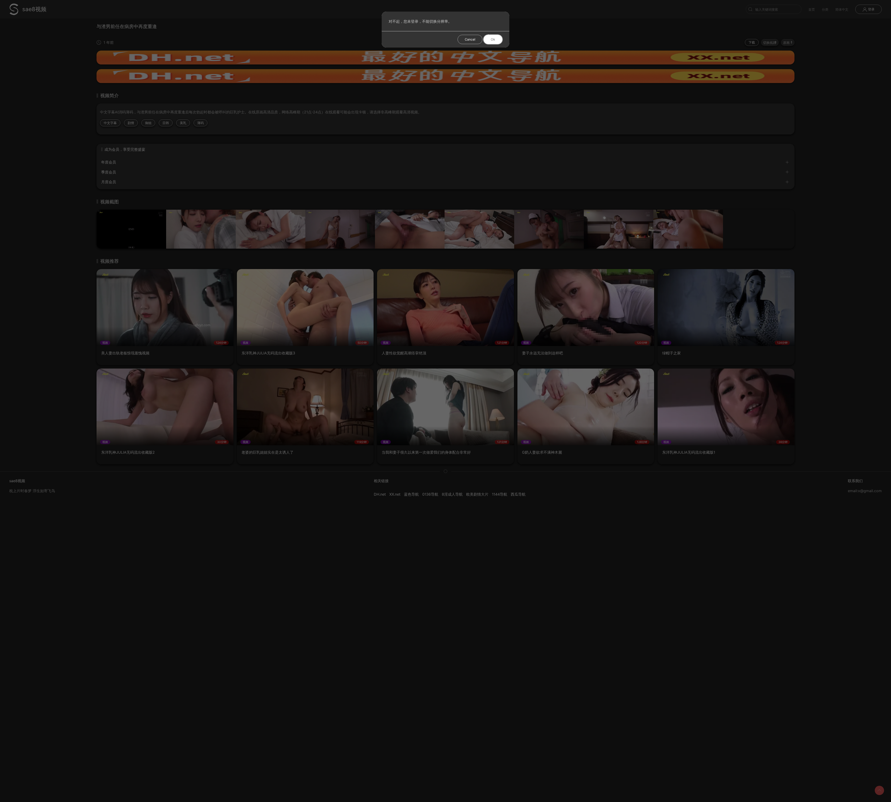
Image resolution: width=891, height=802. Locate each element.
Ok (493, 39)
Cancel (470, 39)
